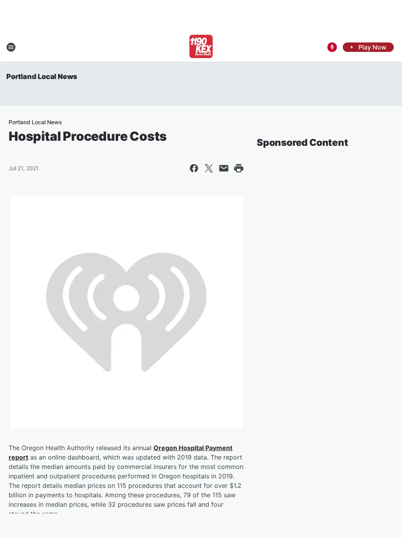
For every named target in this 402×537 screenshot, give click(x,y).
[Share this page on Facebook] (193, 168)
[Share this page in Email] (223, 168)
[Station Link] (201, 47)
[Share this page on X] (208, 168)
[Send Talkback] (332, 47)
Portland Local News (41, 76)
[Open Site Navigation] (11, 47)
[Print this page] (238, 168)
